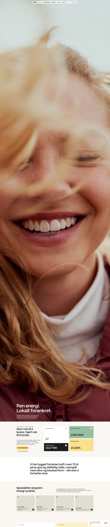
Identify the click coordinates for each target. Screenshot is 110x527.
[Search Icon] (76, 2)
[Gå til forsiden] (34, 2)
